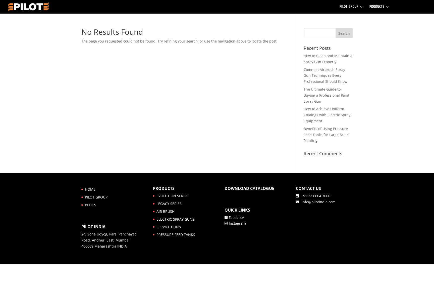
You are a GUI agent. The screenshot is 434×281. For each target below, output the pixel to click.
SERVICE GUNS (168, 226)
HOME (90, 189)
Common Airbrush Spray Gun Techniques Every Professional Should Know (325, 75)
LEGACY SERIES (169, 203)
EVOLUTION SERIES (172, 195)
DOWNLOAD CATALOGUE (249, 188)
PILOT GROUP (349, 7)
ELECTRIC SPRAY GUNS (175, 219)
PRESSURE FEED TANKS (175, 234)
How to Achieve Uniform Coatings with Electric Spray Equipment (327, 114)
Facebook (236, 217)
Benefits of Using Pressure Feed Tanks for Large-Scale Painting (326, 134)
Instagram (237, 223)
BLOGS (90, 205)
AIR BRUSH (165, 211)
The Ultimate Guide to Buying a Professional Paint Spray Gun (326, 95)
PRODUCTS (377, 7)
